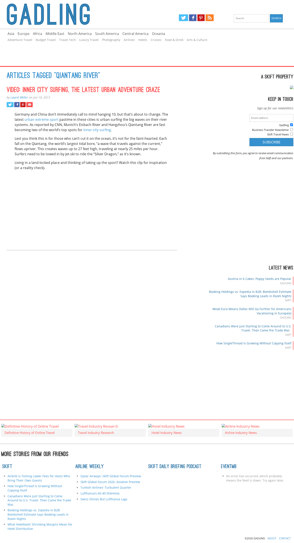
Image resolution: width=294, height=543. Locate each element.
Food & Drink (174, 40)
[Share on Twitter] (10, 104)
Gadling (73, 14)
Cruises (156, 40)
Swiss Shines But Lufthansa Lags (103, 499)
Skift (7, 466)
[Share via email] (29, 104)
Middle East (55, 33)
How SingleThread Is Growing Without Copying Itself (253, 343)
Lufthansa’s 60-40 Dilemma (100, 493)
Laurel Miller (19, 97)
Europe (23, 33)
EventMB (229, 466)
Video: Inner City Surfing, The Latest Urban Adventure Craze (83, 90)
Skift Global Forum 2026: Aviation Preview (110, 482)
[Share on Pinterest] (23, 104)
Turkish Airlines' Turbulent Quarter (105, 487)
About (272, 538)
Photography (111, 40)
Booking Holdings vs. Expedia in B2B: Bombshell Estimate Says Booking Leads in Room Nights (250, 294)
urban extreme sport (42, 119)
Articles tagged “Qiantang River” (53, 76)
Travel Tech (67, 40)
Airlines (129, 40)
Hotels (142, 40)
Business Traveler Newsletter (270, 130)
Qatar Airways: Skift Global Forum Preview (110, 476)
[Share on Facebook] (17, 104)
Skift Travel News (278, 134)
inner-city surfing (97, 129)
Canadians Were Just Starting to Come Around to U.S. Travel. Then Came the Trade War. (253, 328)
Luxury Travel (89, 40)
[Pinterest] (201, 17)
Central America (135, 33)
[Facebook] (193, 17)
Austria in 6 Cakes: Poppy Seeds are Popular (259, 279)
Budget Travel (46, 40)
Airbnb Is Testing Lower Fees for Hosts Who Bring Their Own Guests (39, 478)
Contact (285, 538)
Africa (37, 33)
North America (80, 33)
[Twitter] (183, 17)
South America (107, 33)
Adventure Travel (20, 40)
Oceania (158, 33)
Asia (11, 33)
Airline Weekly (89, 466)
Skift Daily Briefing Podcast (174, 466)
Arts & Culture (197, 40)
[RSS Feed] (210, 17)
